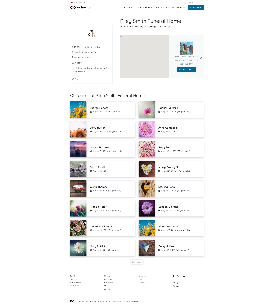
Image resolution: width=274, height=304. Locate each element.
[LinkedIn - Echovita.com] (184, 277)
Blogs (106, 286)
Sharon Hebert (99, 107)
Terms (175, 279)
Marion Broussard (101, 147)
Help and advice (163, 7)
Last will (107, 289)
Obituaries (128, 7)
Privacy (175, 283)
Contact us (192, 3)
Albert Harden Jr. (168, 226)
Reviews (176, 286)
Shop (179, 7)
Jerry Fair (164, 147)
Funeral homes (145, 7)
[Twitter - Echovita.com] (178, 277)
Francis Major (98, 206)
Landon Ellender (168, 206)
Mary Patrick (97, 246)
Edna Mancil (97, 167)
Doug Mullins (166, 246)
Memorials (108, 279)
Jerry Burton (98, 127)
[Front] (80, 7)
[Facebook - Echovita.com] (173, 277)
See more (137, 262)
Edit (77, 79)
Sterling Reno (166, 186)
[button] (78, 2)
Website (78, 62)
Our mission (108, 283)
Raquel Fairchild (168, 107)
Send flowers (197, 7)
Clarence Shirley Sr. (101, 226)
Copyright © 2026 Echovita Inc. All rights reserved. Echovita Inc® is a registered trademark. (107, 301)
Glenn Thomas (98, 186)
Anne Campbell (167, 127)
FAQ (184, 3)
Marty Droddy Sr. (168, 167)
